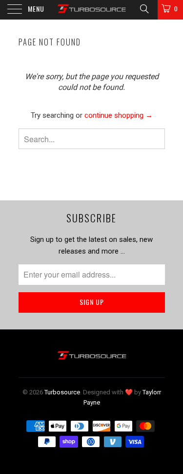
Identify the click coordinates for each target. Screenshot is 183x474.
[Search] (144, 9)
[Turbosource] (92, 10)
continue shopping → (118, 115)
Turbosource (62, 392)
